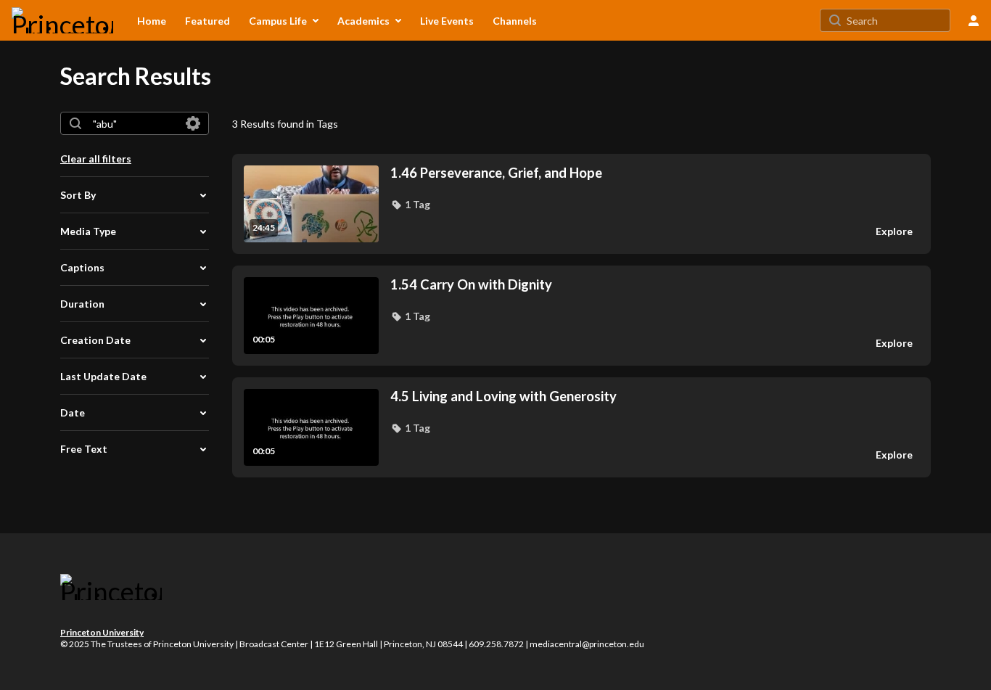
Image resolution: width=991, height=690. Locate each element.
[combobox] (134, 123)
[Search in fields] (193, 123)
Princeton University (102, 632)
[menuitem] (151, 20)
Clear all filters (95, 158)
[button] (410, 204)
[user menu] (973, 20)
